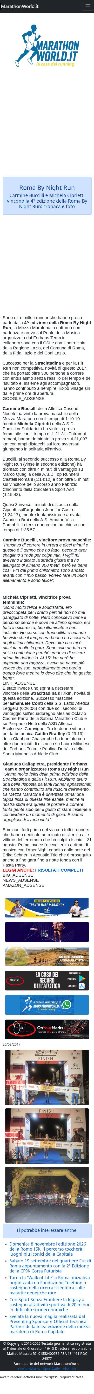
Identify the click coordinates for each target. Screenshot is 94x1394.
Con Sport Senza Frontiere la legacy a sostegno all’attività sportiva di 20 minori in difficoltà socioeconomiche (50, 1304)
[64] (47, 980)
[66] (47, 907)
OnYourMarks (29, 1368)
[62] (47, 932)
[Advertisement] (47, 125)
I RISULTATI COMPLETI (59, 870)
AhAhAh (69, 1368)
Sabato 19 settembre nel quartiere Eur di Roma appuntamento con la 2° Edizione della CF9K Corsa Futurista (50, 1266)
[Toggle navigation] (88, 6)
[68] (47, 1029)
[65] (47, 1005)
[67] (47, 956)
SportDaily (51, 1368)
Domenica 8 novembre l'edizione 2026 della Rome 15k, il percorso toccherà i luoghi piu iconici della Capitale (47, 1249)
